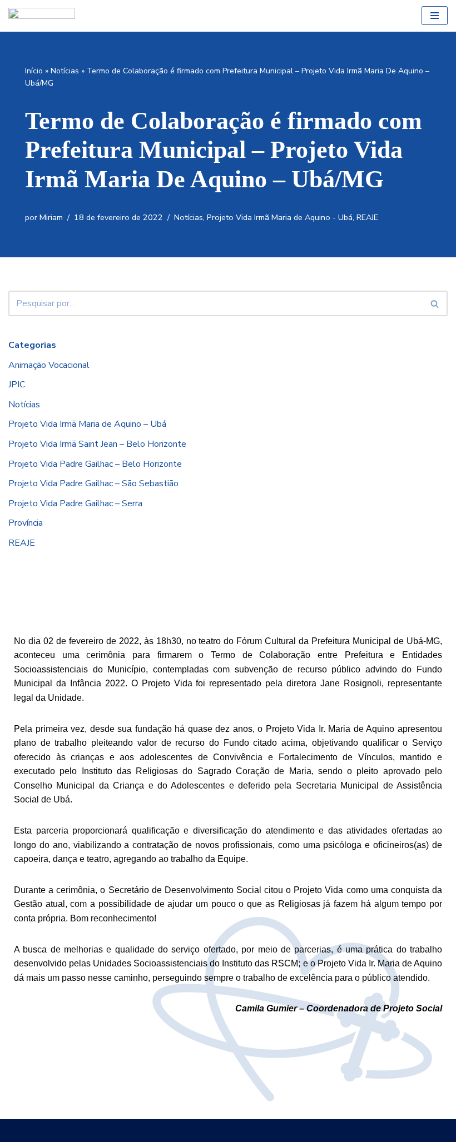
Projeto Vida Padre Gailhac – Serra (75, 503)
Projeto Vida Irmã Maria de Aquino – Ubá (87, 424)
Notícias (65, 71)
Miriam (51, 217)
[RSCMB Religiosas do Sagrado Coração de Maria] (41, 16)
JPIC (16, 384)
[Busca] (435, 303)
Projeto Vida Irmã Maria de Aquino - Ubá (280, 217)
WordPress (261, 1130)
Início (34, 71)
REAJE (367, 217)
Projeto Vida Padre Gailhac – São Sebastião (93, 483)
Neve (183, 1130)
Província (25, 523)
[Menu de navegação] (435, 15)
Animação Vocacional (49, 365)
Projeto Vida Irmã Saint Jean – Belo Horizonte (97, 444)
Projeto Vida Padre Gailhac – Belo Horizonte (95, 464)
